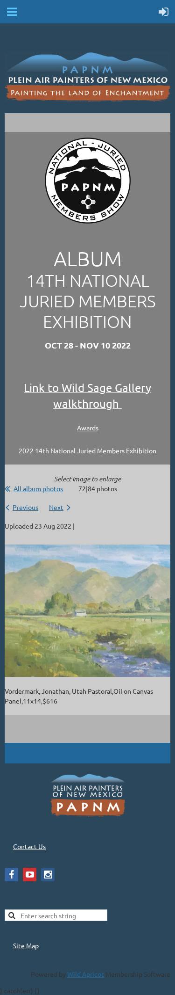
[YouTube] (29, 874)
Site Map (26, 945)
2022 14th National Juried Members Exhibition (87, 450)
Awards (87, 427)
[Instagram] (48, 874)
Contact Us (29, 846)
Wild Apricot (85, 974)
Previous (25, 507)
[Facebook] (11, 874)
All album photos (38, 488)
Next (56, 507)
